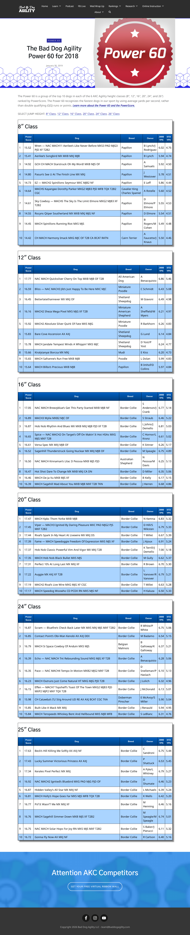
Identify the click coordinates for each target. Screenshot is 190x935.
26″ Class (114, 114)
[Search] (110, 12)
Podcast (70, 6)
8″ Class (51, 114)
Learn (55, 6)
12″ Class (63, 114)
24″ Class (101, 114)
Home (45, 6)
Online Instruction (151, 6)
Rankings (113, 6)
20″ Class (88, 114)
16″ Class (75, 114)
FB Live (82, 6)
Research (130, 6)
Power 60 (54, 40)
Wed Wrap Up (97, 6)
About (98, 12)
